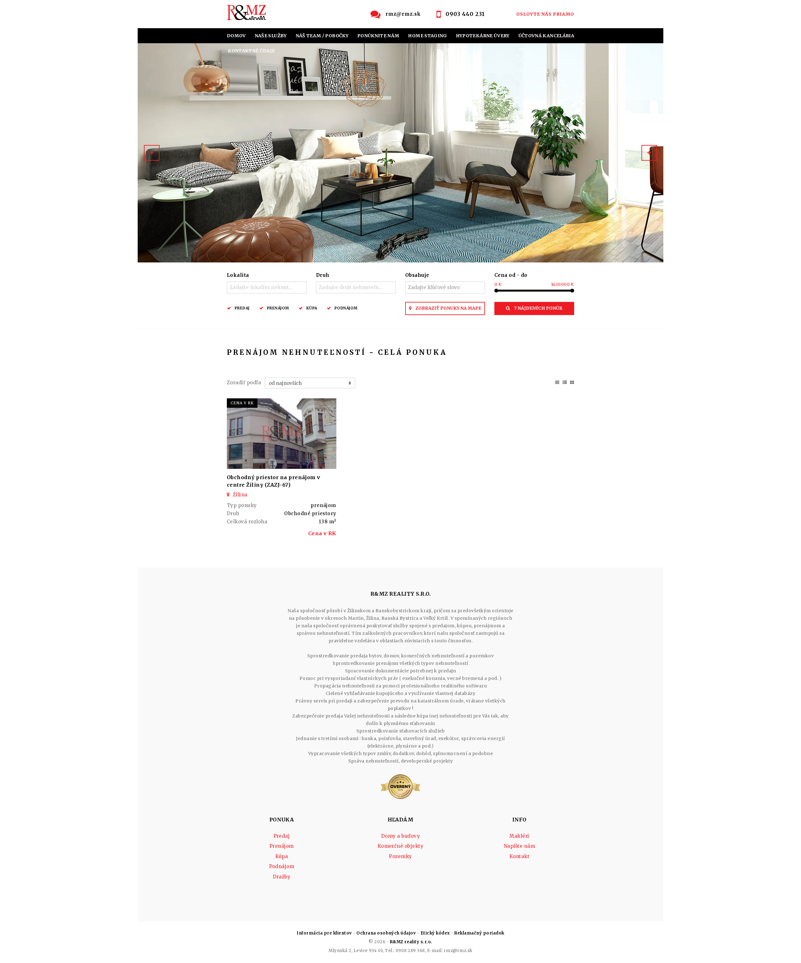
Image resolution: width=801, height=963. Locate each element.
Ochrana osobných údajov (386, 933)
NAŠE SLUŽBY (271, 36)
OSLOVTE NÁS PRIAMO (545, 14)
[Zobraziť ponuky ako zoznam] (565, 381)
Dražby (282, 877)
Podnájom (346, 308)
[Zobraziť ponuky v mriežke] (572, 381)
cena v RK (242, 403)
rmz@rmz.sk (403, 14)
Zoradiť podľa (244, 383)
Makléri (519, 836)
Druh (322, 275)
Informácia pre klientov (324, 933)
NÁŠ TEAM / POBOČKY (322, 36)
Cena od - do (511, 275)
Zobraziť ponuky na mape (448, 308)
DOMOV (236, 36)
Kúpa (311, 308)
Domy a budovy (400, 836)
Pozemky (400, 856)
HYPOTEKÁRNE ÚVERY (483, 36)
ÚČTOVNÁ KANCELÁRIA (546, 36)
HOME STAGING (427, 36)
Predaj (242, 308)
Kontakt (519, 856)
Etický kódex (435, 933)
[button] (152, 153)
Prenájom (278, 308)
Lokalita (238, 275)
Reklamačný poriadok (479, 933)
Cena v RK (322, 533)
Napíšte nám (519, 846)
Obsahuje (417, 275)
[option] (400, 152)
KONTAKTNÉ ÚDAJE (251, 51)
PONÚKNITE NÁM (378, 36)
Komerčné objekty (401, 846)
